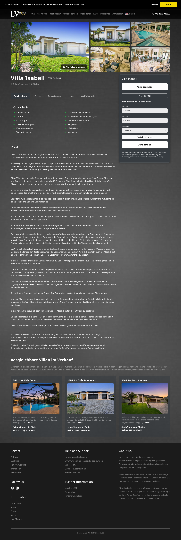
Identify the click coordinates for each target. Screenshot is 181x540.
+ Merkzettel (145, 95)
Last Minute (16, 519)
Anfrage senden (70, 13)
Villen (13, 507)
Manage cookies (72, 472)
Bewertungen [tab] (54, 96)
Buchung (15, 461)
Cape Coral (16, 503)
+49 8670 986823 (162, 13)
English (131, 13)
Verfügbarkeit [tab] (88, 96)
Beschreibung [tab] (20, 96)
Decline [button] (154, 4)
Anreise (125, 106)
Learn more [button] (79, 4)
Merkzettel (105, 13)
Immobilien (117, 13)
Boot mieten (55, 13)
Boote (13, 511)
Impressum (70, 464)
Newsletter (16, 472)
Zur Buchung (144, 144)
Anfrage (14, 457)
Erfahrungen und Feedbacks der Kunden (84, 461)
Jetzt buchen (85, 13)
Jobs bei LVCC (71, 488)
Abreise (125, 116)
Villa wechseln (55, 78)
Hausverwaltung (18, 464)
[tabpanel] (63, 226)
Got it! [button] (169, 4)
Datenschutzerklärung (75, 468)
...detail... (30, 422)
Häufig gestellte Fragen (76, 457)
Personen (125, 126)
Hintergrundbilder (73, 496)
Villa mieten (42, 13)
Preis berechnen (144, 137)
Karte (95, 13)
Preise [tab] (38, 96)
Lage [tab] (71, 96)
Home (32, 13)
